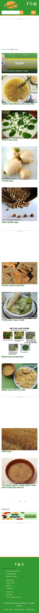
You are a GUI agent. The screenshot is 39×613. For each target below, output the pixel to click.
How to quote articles (13, 597)
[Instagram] (22, 565)
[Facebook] (15, 565)
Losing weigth (11, 574)
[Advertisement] (19, 34)
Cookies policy (30, 609)
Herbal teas (10, 580)
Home (3, 49)
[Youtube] (19, 565)
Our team (9, 594)
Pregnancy (9, 588)
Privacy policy (19, 609)
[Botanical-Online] (11, 5)
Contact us (10, 592)
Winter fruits (10, 583)
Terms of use (8, 609)
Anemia (8, 585)
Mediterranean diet (12, 571)
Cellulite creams (11, 576)
